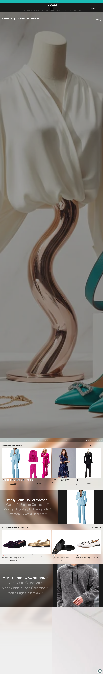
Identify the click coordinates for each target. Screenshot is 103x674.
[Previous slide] (4, 463)
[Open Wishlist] (3, 486)
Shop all (97, 19)
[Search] (2, 8)
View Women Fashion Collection (94, 445)
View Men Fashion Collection (95, 527)
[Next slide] (25, 463)
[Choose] (25, 477)
